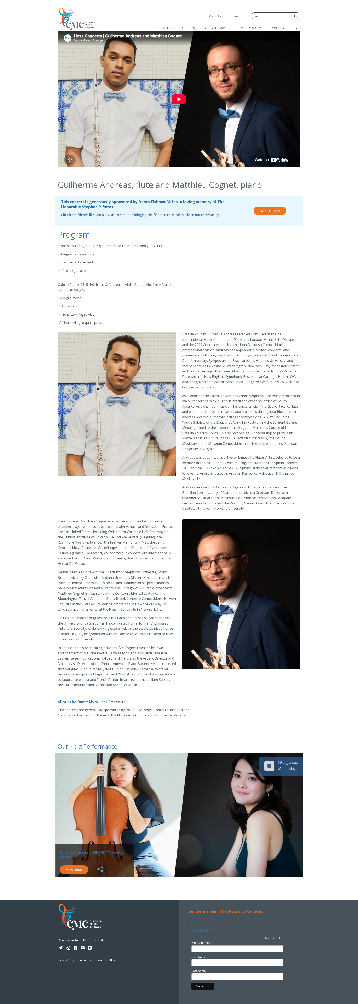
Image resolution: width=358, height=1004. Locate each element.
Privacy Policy (66, 960)
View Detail (74, 869)
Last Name (198, 971)
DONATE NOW (270, 211)
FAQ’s (295, 27)
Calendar (218, 27)
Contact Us (215, 16)
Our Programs (192, 27)
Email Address (202, 943)
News (236, 16)
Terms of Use (84, 960)
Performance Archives (247, 27)
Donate (276, 27)
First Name (198, 957)
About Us (166, 27)
